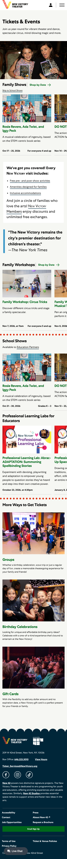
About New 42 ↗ (41, 817)
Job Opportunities (12, 822)
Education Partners (28, 347)
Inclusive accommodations (25, 193)
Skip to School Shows (12, 90)
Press (35, 812)
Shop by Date (38, 85)
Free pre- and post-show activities (30, 180)
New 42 (6, 783)
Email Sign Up (33, 829)
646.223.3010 (21, 759)
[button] (62, 5)
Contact (6, 817)
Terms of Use (8, 841)
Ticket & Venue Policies (45, 841)
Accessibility (8, 812)
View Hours (41, 759)
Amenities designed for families (28, 187)
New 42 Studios (31, 793)
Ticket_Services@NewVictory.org (19, 766)
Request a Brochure (43, 822)
